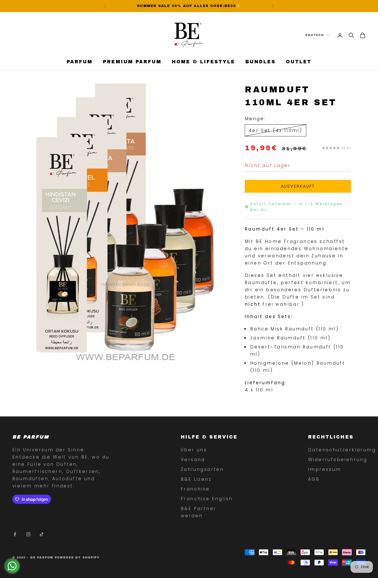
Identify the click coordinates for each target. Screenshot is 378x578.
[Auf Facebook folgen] (14, 534)
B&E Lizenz (196, 479)
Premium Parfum (132, 62)
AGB (314, 479)
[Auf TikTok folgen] (41, 534)
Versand (193, 460)
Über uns (194, 450)
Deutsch (314, 35)
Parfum (80, 62)
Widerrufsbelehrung (337, 460)
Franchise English (207, 499)
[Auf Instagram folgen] (28, 534)
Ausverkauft (298, 186)
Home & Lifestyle (203, 62)
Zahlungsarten (202, 469)
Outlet (298, 62)
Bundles (260, 62)
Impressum (324, 469)
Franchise (195, 489)
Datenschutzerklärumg (342, 450)
